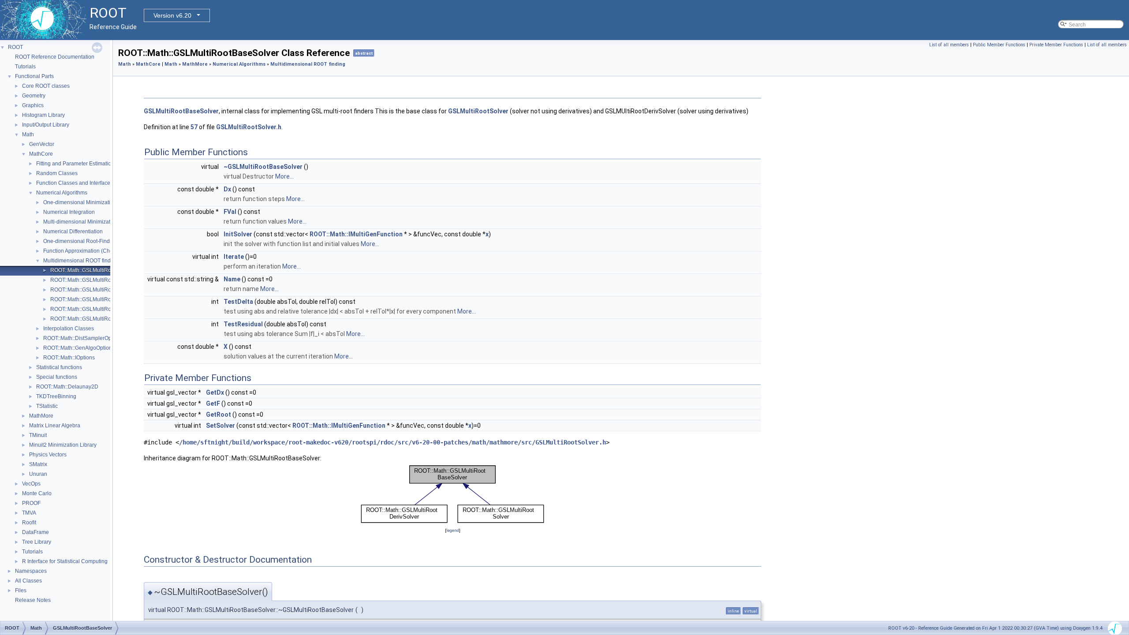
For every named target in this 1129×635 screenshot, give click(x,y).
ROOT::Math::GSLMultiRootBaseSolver (96, 270)
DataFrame (35, 532)
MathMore (41, 416)
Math (28, 134)
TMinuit (38, 435)
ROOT (15, 47)
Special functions (56, 377)
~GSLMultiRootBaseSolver (263, 166)
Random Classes (57, 173)
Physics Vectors (48, 455)
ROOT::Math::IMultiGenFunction (356, 234)
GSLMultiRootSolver (478, 111)
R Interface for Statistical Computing (65, 561)
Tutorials (25, 67)
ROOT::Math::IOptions (69, 358)
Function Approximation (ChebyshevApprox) (96, 251)
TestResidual (243, 324)
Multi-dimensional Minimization (80, 222)
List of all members (949, 45)
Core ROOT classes (46, 86)
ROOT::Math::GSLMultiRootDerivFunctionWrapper (110, 280)
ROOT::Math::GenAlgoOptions (79, 348)
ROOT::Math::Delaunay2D (67, 387)
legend (452, 530)
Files (20, 590)
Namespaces (31, 571)
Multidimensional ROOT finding (80, 261)
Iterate (234, 256)
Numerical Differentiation (73, 231)
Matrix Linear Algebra (54, 425)
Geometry (33, 96)
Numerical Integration (69, 212)
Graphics (33, 105)
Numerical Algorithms (61, 193)
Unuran (38, 474)
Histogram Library (43, 115)
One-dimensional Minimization (79, 202)
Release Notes (33, 600)
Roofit (29, 522)
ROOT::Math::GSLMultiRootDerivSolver (97, 290)
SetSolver (220, 425)
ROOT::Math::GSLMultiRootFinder (90, 299)
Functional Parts (34, 76)
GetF (213, 403)
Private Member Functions (1056, 45)
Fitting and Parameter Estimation (75, 164)
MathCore (41, 154)
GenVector (41, 144)
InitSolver (238, 234)
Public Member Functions (999, 45)
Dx (227, 189)
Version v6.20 (172, 15)
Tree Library (36, 542)
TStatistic (47, 406)
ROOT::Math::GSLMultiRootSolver (90, 319)
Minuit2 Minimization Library (63, 445)
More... (284, 176)
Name (232, 279)
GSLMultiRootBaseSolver (181, 111)
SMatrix (38, 464)
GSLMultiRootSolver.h (248, 127)
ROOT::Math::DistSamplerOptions (83, 338)
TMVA (29, 513)
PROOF (31, 503)
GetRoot (218, 414)
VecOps (31, 484)
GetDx (215, 392)
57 (194, 127)
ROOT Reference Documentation (54, 57)
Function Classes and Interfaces (74, 183)
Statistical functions (59, 367)
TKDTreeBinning (56, 396)
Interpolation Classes (68, 328)
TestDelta (238, 301)
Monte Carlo (37, 493)
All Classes (28, 581)
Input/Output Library (45, 125)
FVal (230, 211)
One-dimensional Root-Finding (80, 241)
